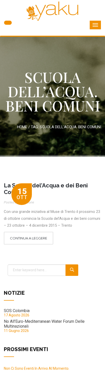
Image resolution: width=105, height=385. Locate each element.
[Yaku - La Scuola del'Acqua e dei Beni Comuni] (52, 11)
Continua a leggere (28, 238)
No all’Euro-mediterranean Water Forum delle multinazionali (44, 324)
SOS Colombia (17, 310)
